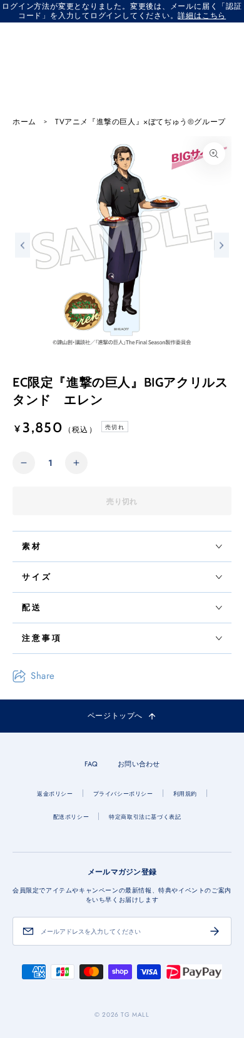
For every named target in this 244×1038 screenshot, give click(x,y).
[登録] (214, 931)
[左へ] (22, 245)
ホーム (24, 122)
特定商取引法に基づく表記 (145, 817)
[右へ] (221, 245)
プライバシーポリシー (123, 793)
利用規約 (185, 793)
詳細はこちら (202, 15)
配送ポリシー (71, 817)
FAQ (91, 764)
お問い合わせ (139, 764)
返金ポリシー (55, 793)
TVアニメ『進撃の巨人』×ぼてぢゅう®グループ (140, 122)
